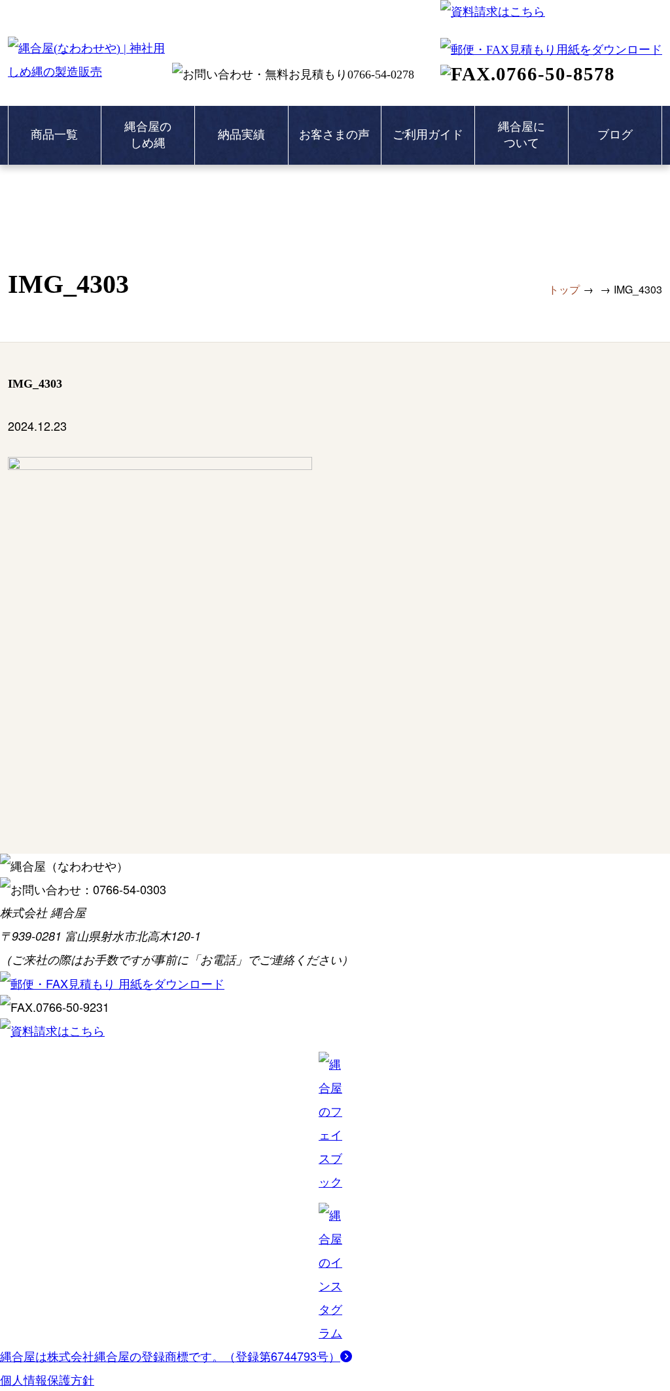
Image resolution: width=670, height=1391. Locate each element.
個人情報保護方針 (47, 1379)
